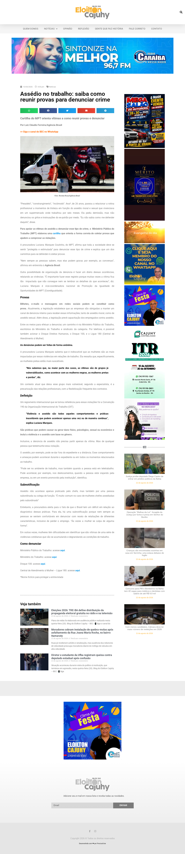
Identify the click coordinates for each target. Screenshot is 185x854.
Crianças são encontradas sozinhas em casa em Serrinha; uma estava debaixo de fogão (144, 553)
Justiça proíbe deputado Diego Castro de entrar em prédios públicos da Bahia (144, 477)
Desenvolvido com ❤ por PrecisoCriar (92, 843)
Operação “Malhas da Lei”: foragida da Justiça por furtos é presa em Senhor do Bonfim (144, 514)
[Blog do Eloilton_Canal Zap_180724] (144, 283)
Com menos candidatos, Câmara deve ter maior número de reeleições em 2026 (144, 628)
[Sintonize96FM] (92, 72)
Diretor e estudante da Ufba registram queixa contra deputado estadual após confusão (81, 656)
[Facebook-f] (90, 831)
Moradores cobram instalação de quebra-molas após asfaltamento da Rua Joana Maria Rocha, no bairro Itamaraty (82, 632)
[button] (181, 12)
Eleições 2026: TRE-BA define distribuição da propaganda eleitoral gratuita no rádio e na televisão (81, 612)
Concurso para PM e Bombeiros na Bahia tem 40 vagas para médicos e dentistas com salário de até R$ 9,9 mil (144, 591)
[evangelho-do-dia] (144, 242)
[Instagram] (95, 831)
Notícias (52, 87)
